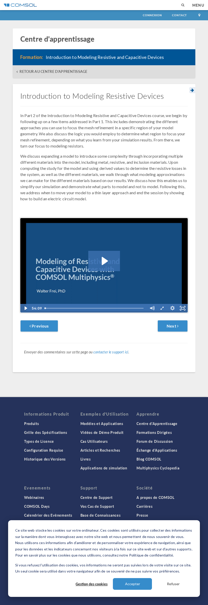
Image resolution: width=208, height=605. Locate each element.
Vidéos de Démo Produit (102, 432)
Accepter (132, 584)
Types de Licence (39, 441)
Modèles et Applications (101, 423)
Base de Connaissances (100, 515)
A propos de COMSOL (155, 497)
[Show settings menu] (172, 308)
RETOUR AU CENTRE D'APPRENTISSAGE (53, 71)
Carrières (144, 506)
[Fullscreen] (183, 308)
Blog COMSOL (148, 459)
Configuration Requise (43, 450)
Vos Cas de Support (97, 506)
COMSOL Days (37, 506)
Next (172, 325)
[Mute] (152, 308)
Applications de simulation (103, 467)
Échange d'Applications (156, 450)
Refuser (173, 584)
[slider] (94, 308)
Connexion (152, 15)
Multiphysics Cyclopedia (157, 467)
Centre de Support (96, 497)
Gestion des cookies (92, 583)
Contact (179, 15)
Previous (40, 325)
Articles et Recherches (100, 450)
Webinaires (34, 497)
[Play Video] (25, 308)
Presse (142, 515)
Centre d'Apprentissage (156, 423)
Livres (85, 459)
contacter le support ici (110, 352)
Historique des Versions (45, 459)
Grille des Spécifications (45, 432)
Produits (31, 423)
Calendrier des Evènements (48, 515)
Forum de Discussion (154, 441)
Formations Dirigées (154, 432)
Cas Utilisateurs (94, 441)
